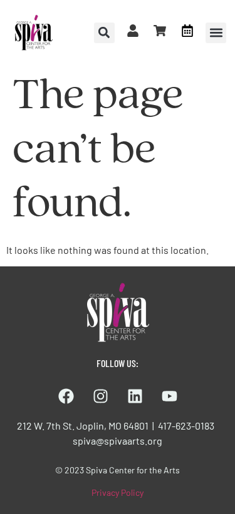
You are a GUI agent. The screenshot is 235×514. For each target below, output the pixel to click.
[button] (216, 33)
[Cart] (160, 30)
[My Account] (133, 30)
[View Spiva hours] (187, 30)
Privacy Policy (117, 492)
